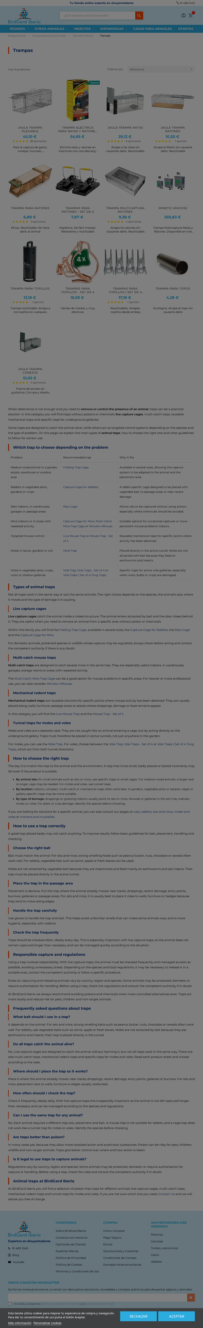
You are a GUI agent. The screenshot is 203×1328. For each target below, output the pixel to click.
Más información (19, 1323)
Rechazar (138, 1316)
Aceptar (176, 1316)
